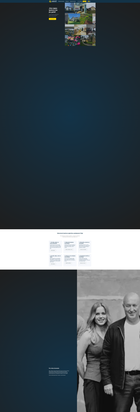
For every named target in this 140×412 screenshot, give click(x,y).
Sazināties (84, 1)
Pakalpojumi (67, 1)
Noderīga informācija (73, 1)
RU (87, 1)
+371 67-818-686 (79, 1)
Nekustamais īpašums (61, 1)
